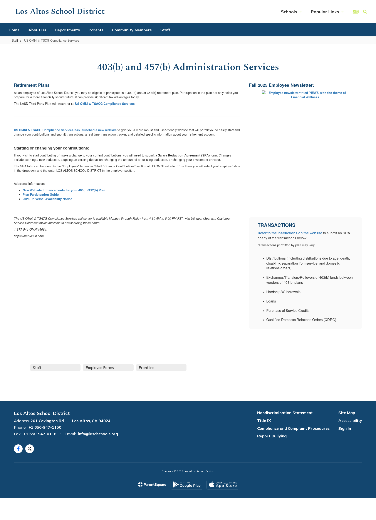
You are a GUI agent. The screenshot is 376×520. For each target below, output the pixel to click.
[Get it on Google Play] (187, 484)
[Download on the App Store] (222, 484)
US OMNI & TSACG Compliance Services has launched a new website (65, 130)
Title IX (264, 420)
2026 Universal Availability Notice (47, 199)
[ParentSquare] (152, 484)
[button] (291, 11)
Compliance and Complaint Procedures (293, 428)
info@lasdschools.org (98, 433)
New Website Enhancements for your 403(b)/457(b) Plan (64, 190)
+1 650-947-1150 (45, 427)
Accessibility (350, 420)
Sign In (344, 428)
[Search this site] (365, 12)
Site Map (346, 412)
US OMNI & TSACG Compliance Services (105, 103)
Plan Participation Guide (41, 194)
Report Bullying (272, 435)
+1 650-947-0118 (40, 433)
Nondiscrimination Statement (285, 412)
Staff (15, 40)
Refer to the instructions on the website (290, 232)
